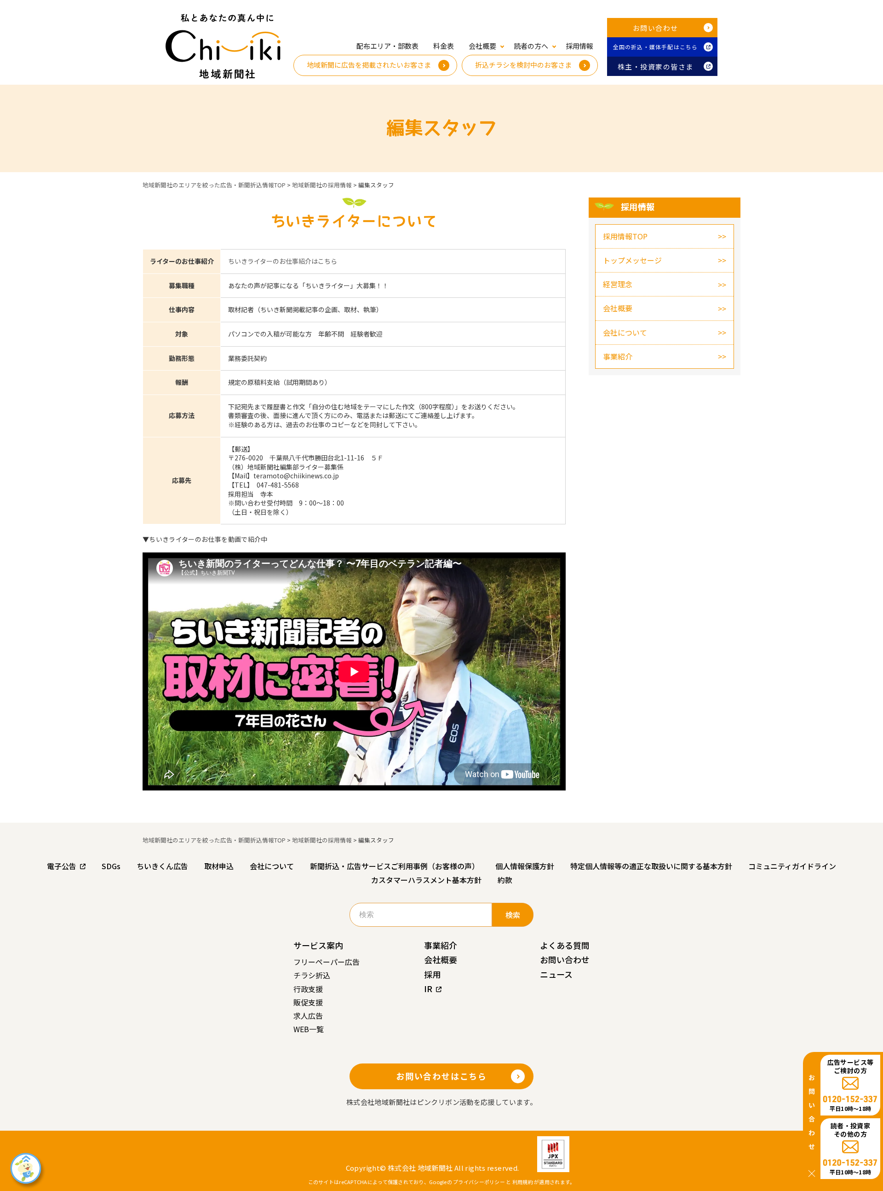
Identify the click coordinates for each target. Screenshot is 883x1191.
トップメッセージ (632, 260)
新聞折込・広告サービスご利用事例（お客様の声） (394, 865)
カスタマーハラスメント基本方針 (426, 879)
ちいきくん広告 (162, 865)
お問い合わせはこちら (441, 1076)
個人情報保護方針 (524, 865)
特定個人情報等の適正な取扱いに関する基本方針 (651, 865)
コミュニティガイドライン (792, 865)
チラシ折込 (311, 975)
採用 (432, 974)
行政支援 (308, 988)
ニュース (556, 974)
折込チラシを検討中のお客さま (523, 65)
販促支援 (308, 1002)
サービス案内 (318, 945)
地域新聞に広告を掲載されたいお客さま (369, 65)
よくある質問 (565, 945)
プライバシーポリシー (479, 1181)
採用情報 (579, 46)
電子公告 (61, 865)
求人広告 (308, 1015)
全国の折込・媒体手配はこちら (655, 47)
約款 (505, 879)
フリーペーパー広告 (326, 961)
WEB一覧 (308, 1028)
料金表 (443, 46)
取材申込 (219, 865)
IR (428, 988)
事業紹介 (617, 356)
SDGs (111, 865)
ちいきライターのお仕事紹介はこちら (282, 261)
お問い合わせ (655, 28)
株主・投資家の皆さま (656, 66)
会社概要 (617, 308)
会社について (625, 332)
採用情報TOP (625, 236)
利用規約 (522, 1181)
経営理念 (617, 284)
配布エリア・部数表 (387, 46)
